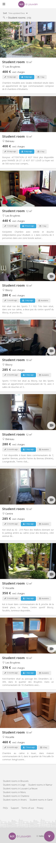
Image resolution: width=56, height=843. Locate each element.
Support (15, 808)
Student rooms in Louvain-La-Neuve (20, 788)
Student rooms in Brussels (16, 781)
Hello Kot (43, 836)
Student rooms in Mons (14, 792)
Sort (14, 13)
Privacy (40, 808)
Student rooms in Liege (14, 784)
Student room (14, 62)
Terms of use (28, 808)
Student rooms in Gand (41, 799)
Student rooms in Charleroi (16, 796)
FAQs (5, 808)
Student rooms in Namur (40, 784)
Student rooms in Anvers (15, 799)
